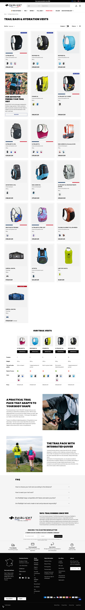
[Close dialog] (56, 285)
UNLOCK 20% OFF (42, 320)
